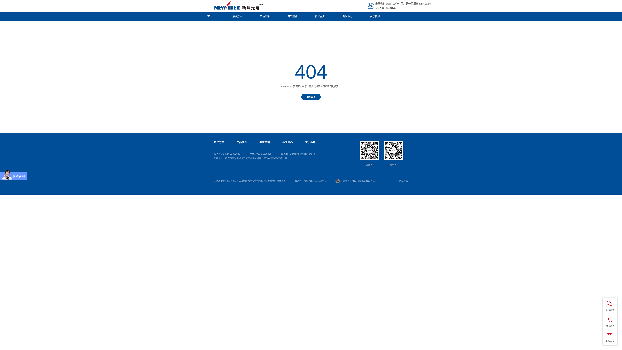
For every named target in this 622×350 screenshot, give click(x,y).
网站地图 (403, 180)
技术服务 (320, 16)
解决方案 (237, 16)
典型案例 (292, 16)
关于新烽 (375, 16)
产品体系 (265, 16)
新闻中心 (347, 16)
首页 (209, 16)
